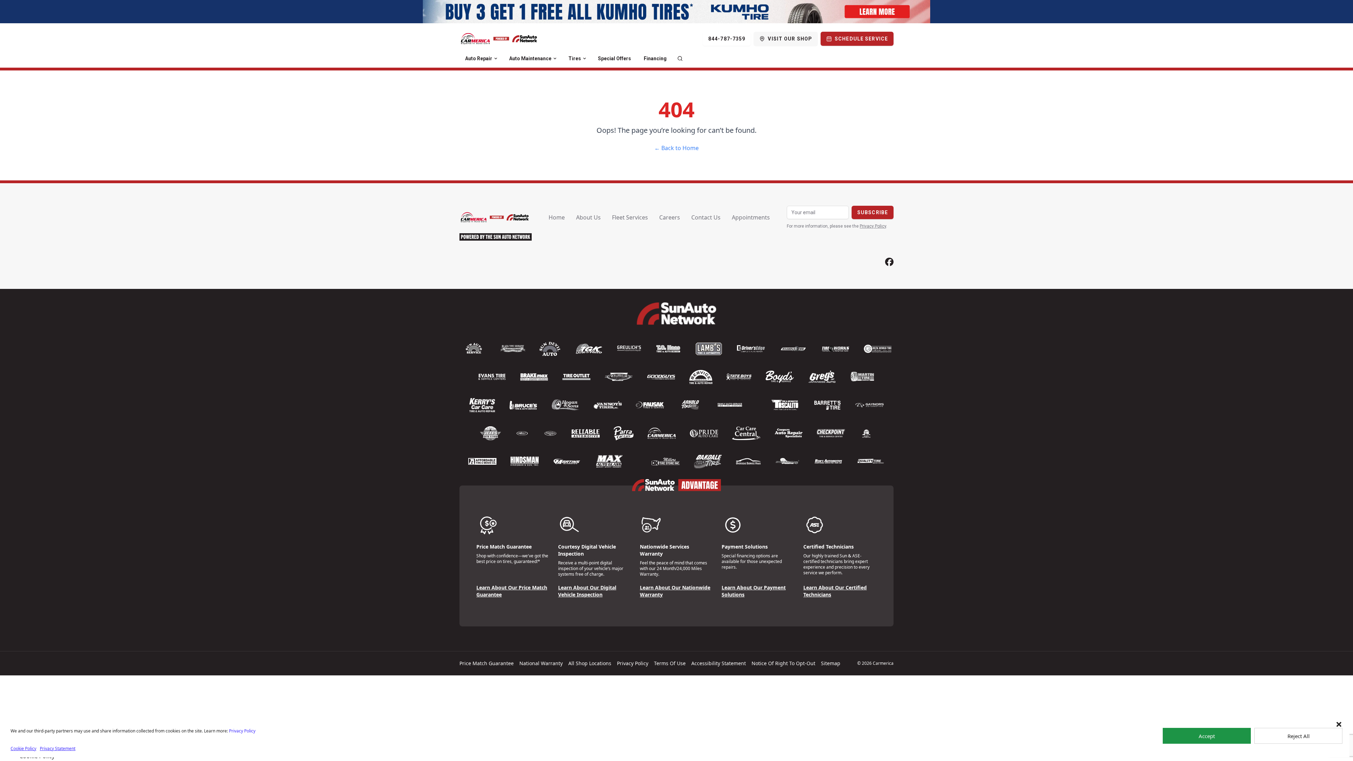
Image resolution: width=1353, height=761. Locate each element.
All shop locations (589, 663)
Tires (574, 58)
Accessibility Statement (718, 663)
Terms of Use (670, 663)
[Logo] (498, 39)
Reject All (1298, 736)
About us (588, 217)
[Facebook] (889, 262)
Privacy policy (632, 663)
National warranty (541, 663)
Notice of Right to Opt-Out (783, 663)
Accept (1207, 736)
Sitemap (830, 663)
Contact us (706, 217)
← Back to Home (676, 148)
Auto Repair (478, 58)
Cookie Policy (23, 748)
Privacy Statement (57, 748)
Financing (655, 58)
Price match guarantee (486, 663)
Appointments (751, 217)
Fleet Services (630, 217)
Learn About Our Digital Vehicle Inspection (587, 591)
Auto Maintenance (530, 58)
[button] (1338, 724)
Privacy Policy (242, 731)
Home (557, 217)
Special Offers (614, 58)
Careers (669, 217)
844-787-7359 (726, 39)
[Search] (680, 58)
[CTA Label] (676, 11)
